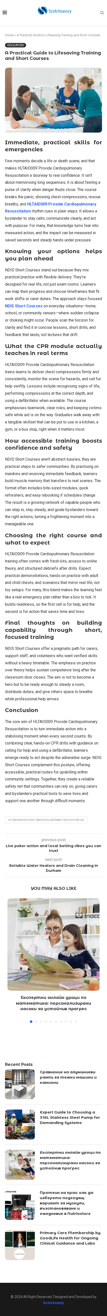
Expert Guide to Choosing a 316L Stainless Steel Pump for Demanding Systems (70, 1117)
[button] (11, 960)
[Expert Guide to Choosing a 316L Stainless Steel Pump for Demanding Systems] (20, 1124)
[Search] (102, 13)
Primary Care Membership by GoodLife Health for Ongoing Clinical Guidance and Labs (70, 1238)
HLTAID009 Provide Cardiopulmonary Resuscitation (46, 820)
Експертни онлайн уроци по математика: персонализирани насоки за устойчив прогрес (53, 1003)
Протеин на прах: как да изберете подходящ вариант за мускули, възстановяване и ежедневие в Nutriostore (66, 1203)
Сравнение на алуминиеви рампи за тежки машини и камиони (68, 1077)
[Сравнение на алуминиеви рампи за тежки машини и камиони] (20, 1084)
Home (9, 35)
